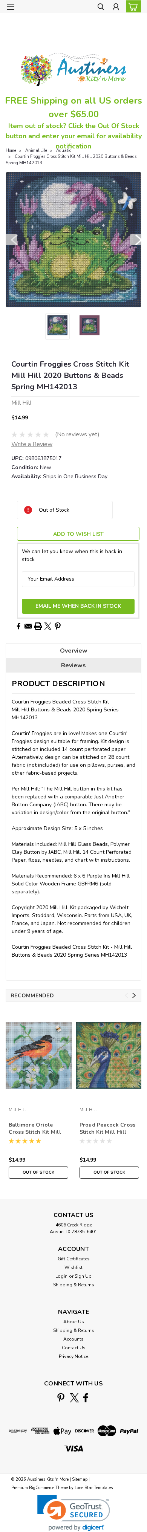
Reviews (73, 665)
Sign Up (83, 1276)
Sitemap (79, 1479)
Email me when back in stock (78, 606)
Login (61, 1276)
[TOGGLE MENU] (10, 6)
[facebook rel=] (85, 1397)
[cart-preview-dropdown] (131, 6)
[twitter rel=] (74, 1397)
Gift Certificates (74, 1259)
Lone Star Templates (94, 1488)
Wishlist (73, 1267)
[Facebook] (18, 626)
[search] (101, 7)
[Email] (28, 626)
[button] (74, 1513)
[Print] (38, 626)
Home (11, 150)
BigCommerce (41, 1488)
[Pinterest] (57, 626)
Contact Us (74, 1348)
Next (135, 239)
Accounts (73, 1339)
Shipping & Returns (73, 1285)
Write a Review (31, 444)
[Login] (116, 7)
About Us (73, 1322)
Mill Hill (17, 1110)
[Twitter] (48, 626)
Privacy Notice (73, 1356)
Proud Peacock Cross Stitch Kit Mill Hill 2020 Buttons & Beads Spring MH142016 (108, 1128)
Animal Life (36, 150)
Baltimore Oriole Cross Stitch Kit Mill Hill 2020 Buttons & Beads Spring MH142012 (35, 1128)
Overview (73, 651)
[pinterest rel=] (61, 1397)
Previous (11, 239)
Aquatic (63, 150)
